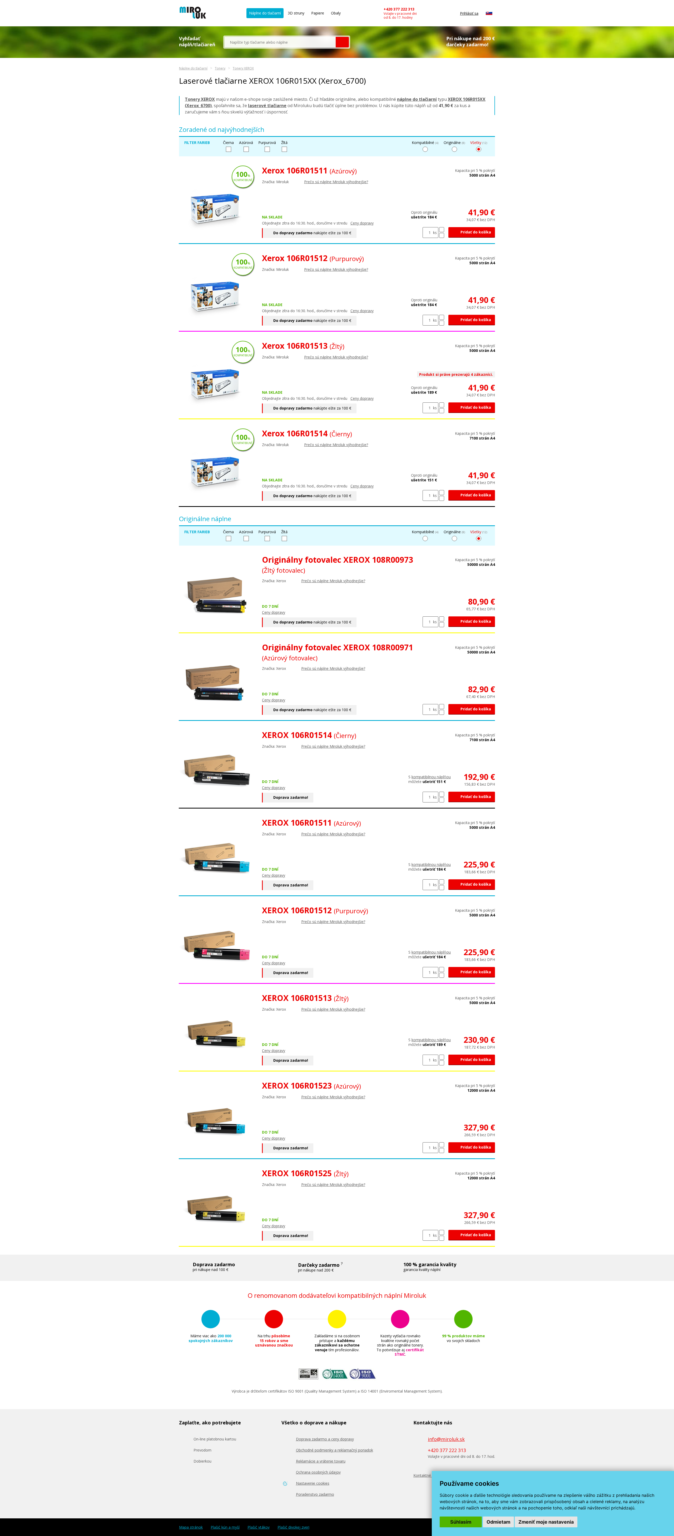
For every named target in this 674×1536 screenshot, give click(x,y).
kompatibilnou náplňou (431, 776)
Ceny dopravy (362, 223)
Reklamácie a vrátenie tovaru (320, 1461)
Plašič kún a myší (225, 1527)
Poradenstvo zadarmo (315, 1494)
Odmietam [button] (498, 1522)
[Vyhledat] (342, 42)
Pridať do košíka (475, 232)
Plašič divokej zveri (293, 1527)
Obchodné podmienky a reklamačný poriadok (334, 1450)
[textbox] (280, 42)
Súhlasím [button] (460, 1522)
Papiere (317, 13)
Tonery (220, 68)
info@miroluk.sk (446, 1439)
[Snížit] (441, 235)
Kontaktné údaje (427, 1475)
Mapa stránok (191, 1527)
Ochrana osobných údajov (318, 1472)
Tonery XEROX (243, 68)
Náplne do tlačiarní (265, 13)
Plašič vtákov (258, 1527)
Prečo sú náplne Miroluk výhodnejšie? (336, 181)
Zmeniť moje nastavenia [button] (546, 1522)
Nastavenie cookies (312, 1483)
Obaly (336, 13)
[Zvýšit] (441, 229)
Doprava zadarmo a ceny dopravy (325, 1439)
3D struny (296, 13)
